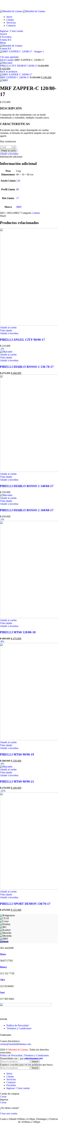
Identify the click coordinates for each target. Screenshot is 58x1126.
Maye (3, 954)
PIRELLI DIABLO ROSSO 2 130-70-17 (27, 366)
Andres (4, 941)
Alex (2, 979)
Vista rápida (6, 330)
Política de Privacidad (17, 1025)
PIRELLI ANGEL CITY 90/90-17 (22, 339)
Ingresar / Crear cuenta (17, 1088)
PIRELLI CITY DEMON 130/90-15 (19, 65)
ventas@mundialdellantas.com (15, 1044)
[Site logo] (11, 11)
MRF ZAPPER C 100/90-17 (15, 77)
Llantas (10, 60)
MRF (19, 207)
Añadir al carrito (8, 150)
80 (17, 189)
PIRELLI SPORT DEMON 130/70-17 (25, 903)
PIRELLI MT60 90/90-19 (17, 754)
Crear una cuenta (8, 1113)
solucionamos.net (33, 1058)
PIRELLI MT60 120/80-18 (18, 632)
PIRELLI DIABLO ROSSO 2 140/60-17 (26, 486)
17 (17, 198)
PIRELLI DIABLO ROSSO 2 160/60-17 (26, 510)
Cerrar (3, 1096)
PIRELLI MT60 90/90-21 (17, 781)
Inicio (3, 60)
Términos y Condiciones (18, 1028)
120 (18, 180)
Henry (3, 967)
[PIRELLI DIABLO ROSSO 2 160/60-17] (6, 495)
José (2, 992)
